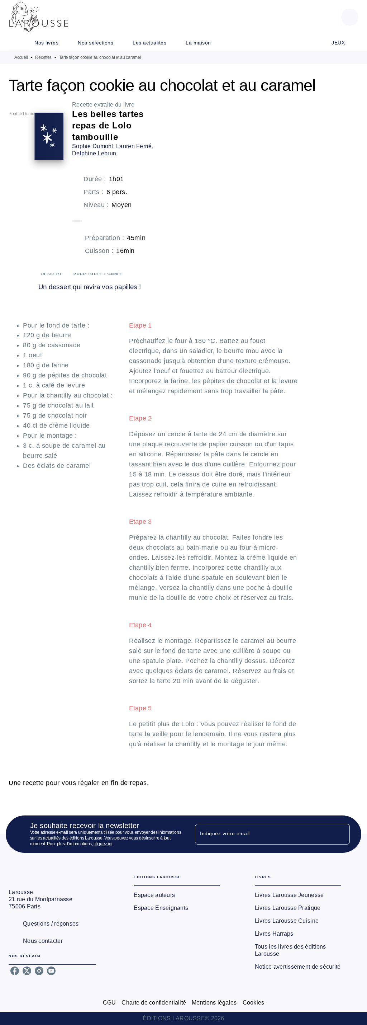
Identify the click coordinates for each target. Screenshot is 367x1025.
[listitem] (15, 971)
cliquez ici (103, 843)
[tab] (19, 42)
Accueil (21, 57)
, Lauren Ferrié (132, 146)
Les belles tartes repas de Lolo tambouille (108, 125)
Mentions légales (214, 1003)
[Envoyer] (341, 834)
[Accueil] (39, 17)
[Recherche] (349, 17)
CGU (109, 1003)
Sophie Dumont (92, 146)
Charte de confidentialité (153, 1003)
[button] (177, 895)
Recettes (43, 57)
